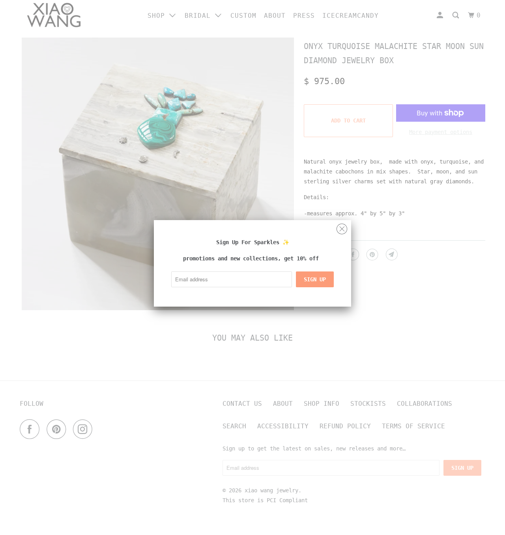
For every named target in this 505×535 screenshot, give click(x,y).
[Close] (342, 227)
